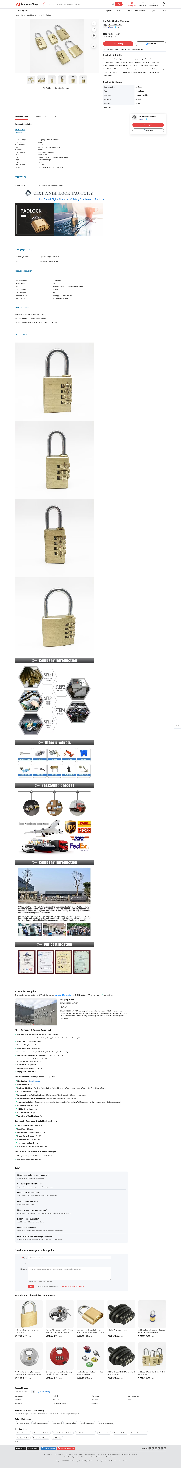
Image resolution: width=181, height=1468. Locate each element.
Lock (42, 15)
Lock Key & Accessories (40, 1423)
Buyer (118, 11)
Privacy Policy (123, 1461)
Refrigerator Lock (96, 1400)
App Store (20, 1448)
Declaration (112, 1461)
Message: (23, 1269)
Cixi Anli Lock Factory (115, 25)
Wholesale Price (102, 1454)
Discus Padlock (71, 1423)
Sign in (164, 5)
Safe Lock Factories (23, 1433)
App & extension (140, 11)
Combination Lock (23, 1423)
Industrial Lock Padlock (40, 1438)
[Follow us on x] (153, 1448)
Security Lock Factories (41, 1433)
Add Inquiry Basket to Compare (57, 88)
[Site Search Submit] (119, 4)
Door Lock (131, 1400)
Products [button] (48, 4)
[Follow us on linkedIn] (165, 1448)
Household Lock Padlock (139, 1433)
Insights (134, 1454)
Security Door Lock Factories (62, 1433)
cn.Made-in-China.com (110, 1457)
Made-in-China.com (81, 1457)
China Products (58, 1454)
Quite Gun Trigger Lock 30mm (117, 1330)
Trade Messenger (48, 1448)
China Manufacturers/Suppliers (74, 1454)
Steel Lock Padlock (23, 1438)
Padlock (48, 15)
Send (31, 1286)
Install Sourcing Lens (67, 1448)
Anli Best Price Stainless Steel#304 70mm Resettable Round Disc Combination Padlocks (59, 1332)
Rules (164, 11)
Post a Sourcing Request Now (73, 1286)
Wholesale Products (90, 1454)
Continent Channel (115, 1454)
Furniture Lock (57, 1423)
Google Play (33, 1448)
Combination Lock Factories (85, 1433)
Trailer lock (18, 1404)
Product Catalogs (44, 1392)
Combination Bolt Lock (60, 1404)
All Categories (22, 11)
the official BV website (63, 995)
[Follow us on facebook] (150, 1448)
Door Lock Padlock (120, 1433)
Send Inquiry (118, 44)
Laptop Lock (19, 1396)
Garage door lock (133, 1396)
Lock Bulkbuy (57, 1438)
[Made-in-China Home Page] (26, 4)
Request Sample (137, 49)
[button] (113, 4)
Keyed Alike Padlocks (87, 1423)
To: (26, 1263)
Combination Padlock (106, 1423)
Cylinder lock (94, 1396)
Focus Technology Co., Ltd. (76, 1461)
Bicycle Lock (94, 1404)
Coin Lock (18, 1400)
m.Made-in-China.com (95, 1457)
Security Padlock (104, 1433)
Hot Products (48, 1454)
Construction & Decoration (29, 15)
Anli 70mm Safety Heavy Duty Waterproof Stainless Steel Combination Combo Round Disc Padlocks (29, 1374)
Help (128, 11)
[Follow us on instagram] (156, 1448)
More (17, 1442)
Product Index (126, 1454)
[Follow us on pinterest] (162, 1448)
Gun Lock (56, 1400)
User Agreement (101, 1461)
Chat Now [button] (152, 44)
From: (25, 1258)
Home (17, 15)
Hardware (36, 1081)
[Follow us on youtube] (159, 1448)
